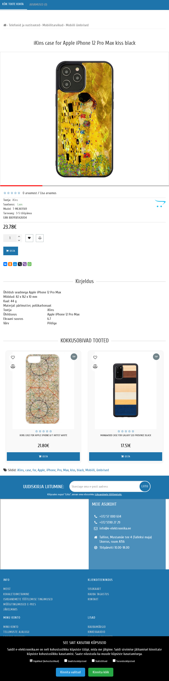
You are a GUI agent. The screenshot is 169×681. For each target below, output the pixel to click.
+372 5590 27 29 (109, 522)
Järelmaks (10, 609)
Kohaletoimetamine (16, 594)
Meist (7, 589)
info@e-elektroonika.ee (115, 528)
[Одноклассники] (10, 264)
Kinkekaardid (96, 632)
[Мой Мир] (15, 264)
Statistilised (101, 661)
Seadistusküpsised (76, 661)
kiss (72, 470)
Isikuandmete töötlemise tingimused (28, 599)
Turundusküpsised (125, 661)
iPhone (51, 470)
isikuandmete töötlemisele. (108, 494)
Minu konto (10, 626)
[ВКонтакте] (5, 264)
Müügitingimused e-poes (19, 604)
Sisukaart (94, 589)
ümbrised (102, 470)
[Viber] (25, 264)
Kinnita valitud (70, 672)
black (80, 470)
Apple (41, 470)
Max (66, 470)
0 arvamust (29, 193)
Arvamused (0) (38, 4)
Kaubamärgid (97, 626)
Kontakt (93, 599)
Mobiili (90, 470)
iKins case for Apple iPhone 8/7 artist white (43, 435)
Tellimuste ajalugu (16, 632)
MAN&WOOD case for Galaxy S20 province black (125, 435)
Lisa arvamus (48, 193)
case (28, 470)
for (34, 470)
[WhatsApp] (29, 264)
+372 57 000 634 (110, 516)
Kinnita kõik (101, 672)
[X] (20, 264)
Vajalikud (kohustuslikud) (46, 661)
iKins (15, 200)
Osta (12, 250)
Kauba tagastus (98, 594)
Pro (59, 470)
